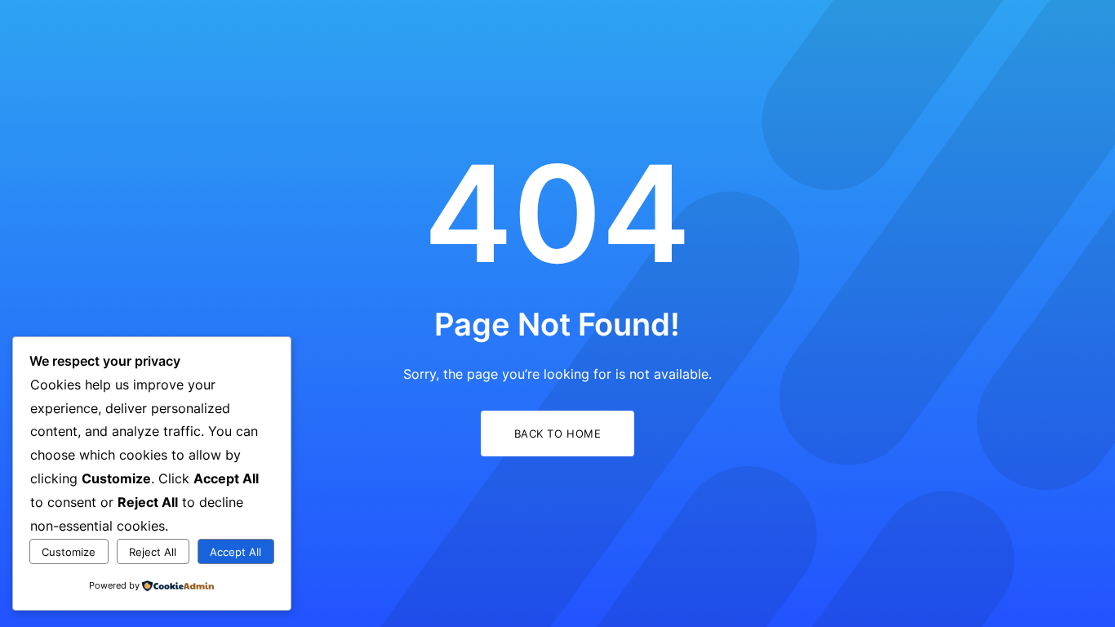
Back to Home (557, 433)
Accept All (235, 551)
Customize (69, 551)
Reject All (152, 551)
